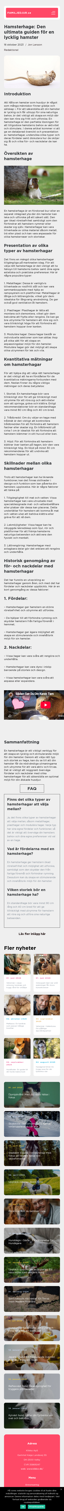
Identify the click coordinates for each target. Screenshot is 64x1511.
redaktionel (11, 50)
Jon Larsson (35, 44)
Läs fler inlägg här (32, 934)
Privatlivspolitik (36, 1507)
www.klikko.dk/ (35, 1469)
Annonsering (32, 1484)
